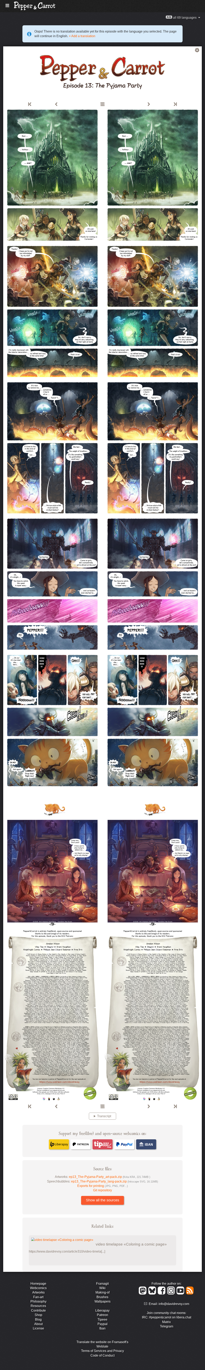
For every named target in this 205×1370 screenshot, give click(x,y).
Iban (102, 1328)
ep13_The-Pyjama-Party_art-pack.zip (109, 1176)
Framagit (102, 1283)
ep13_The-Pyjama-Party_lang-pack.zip (114, 1181)
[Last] (175, 104)
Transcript (104, 1116)
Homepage (38, 1283)
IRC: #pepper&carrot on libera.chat (166, 1317)
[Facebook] (162, 1293)
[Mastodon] (143, 1293)
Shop (38, 1315)
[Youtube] (181, 1293)
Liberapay (102, 1310)
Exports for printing (102, 1186)
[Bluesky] (153, 1293)
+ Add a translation (81, 36)
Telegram (166, 1326)
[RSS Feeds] (190, 1293)
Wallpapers (102, 1301)
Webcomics (38, 1288)
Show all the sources (102, 1200)
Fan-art (38, 1297)
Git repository (102, 1190)
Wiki (102, 1288)
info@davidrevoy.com (174, 1304)
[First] (30, 104)
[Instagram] (171, 1293)
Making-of (102, 1292)
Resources (38, 1306)
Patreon (102, 1315)
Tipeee (102, 1319)
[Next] (149, 104)
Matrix (166, 1322)
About (38, 1324)
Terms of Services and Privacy (102, 1351)
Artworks (38, 1292)
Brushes (102, 1297)
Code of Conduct (102, 1355)
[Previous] (56, 104)
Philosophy (38, 1301)
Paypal (102, 1324)
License (38, 1328)
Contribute (38, 1310)
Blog (38, 1319)
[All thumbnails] (102, 104)
